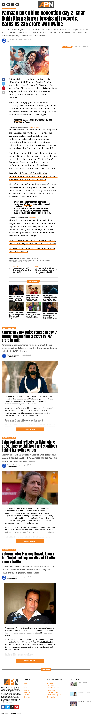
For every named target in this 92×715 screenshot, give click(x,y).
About (26, 683)
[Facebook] (3, 707)
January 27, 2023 (34, 127)
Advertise (27, 692)
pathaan (35, 258)
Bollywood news (52, 697)
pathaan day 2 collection (42, 260)
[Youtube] (16, 707)
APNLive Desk (13, 357)
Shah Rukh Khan (15, 262)
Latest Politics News (53, 688)
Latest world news (53, 692)
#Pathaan (18, 120)
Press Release (51, 690)
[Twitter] (7, 707)
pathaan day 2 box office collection (21, 260)
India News (50, 683)
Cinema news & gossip (54, 695)
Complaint (27, 697)
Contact (26, 690)
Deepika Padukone (25, 258)
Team (25, 685)
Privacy (26, 695)
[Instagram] (12, 707)
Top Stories (50, 685)
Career (26, 688)
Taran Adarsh (25, 262)
